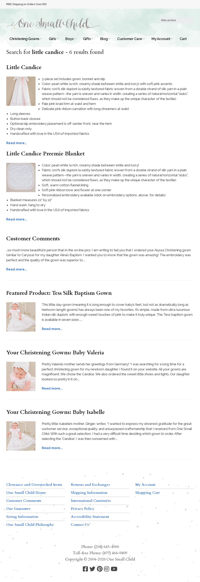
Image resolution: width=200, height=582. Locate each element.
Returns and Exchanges (90, 484)
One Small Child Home (26, 492)
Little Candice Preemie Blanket (45, 153)
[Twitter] (92, 569)
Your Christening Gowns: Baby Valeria (55, 352)
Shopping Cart (147, 492)
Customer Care (129, 39)
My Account (161, 39)
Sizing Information (22, 516)
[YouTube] (114, 569)
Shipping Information (89, 492)
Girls (52, 39)
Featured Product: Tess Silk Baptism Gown (59, 293)
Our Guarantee (18, 508)
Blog (104, 39)
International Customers (91, 500)
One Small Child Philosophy (30, 524)
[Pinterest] (100, 569)
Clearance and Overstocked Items (34, 484)
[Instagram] (106, 569)
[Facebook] (85, 569)
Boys (69, 39)
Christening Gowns (24, 39)
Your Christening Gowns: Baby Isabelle (55, 412)
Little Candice (24, 67)
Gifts (87, 39)
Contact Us (80, 524)
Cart (183, 39)
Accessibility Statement (90, 516)
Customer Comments (33, 238)
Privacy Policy (82, 508)
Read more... (16, 143)
